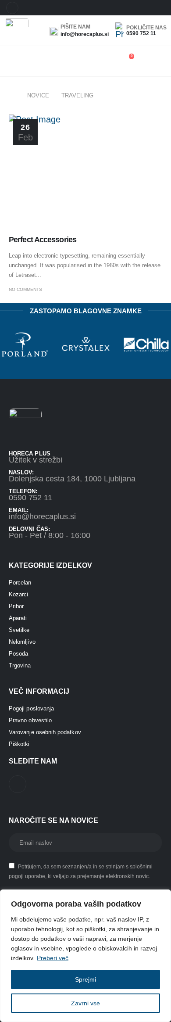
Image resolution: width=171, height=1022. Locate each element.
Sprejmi (85, 979)
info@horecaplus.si (42, 516)
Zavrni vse (85, 1003)
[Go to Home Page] (12, 95)
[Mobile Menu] (9, 59)
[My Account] (152, 60)
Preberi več (52, 957)
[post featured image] (85, 172)
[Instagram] (12, 8)
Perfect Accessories (42, 239)
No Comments (25, 289)
